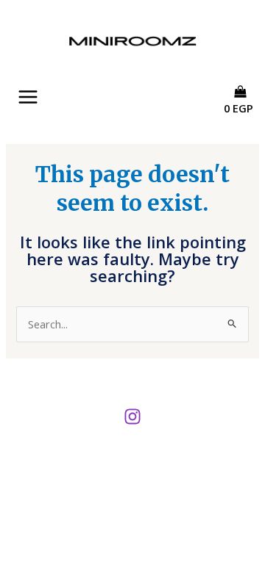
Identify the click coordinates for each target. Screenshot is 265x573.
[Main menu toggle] (28, 97)
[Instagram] (132, 416)
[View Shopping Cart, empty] (243, 121)
